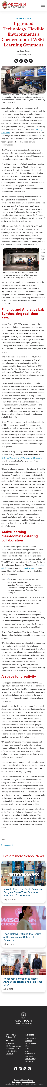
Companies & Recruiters (30, 1054)
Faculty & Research (32, 1043)
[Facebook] (16, 61)
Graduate (28, 1040)
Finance (6, 844)
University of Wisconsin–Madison (23, 1080)
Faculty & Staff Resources (30, 1059)
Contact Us (9, 1053)
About (27, 1048)
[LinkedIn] (21, 61)
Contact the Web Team (28, 1082)
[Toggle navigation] (44, 5)
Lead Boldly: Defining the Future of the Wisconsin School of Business (22, 937)
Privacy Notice (16, 1082)
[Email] (30, 61)
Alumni (27, 1051)
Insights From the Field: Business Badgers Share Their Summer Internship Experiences (22, 892)
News (27, 1046)
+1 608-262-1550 (11, 1051)
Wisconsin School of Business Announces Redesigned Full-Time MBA (22, 982)
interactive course (29, 568)
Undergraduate (30, 1038)
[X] (26, 61)
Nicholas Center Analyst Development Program (21, 457)
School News (23, 18)
